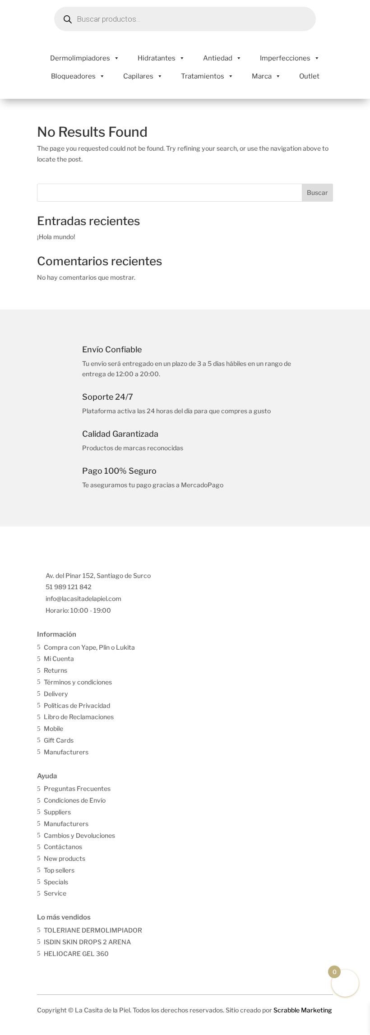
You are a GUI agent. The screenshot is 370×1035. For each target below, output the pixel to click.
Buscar (317, 192)
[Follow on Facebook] (44, 969)
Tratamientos (202, 76)
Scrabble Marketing (302, 1010)
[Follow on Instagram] (63, 969)
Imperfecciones (285, 58)
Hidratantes (157, 58)
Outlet (309, 76)
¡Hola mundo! (56, 236)
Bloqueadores (73, 76)
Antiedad (217, 58)
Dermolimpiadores (80, 58)
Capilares (138, 76)
